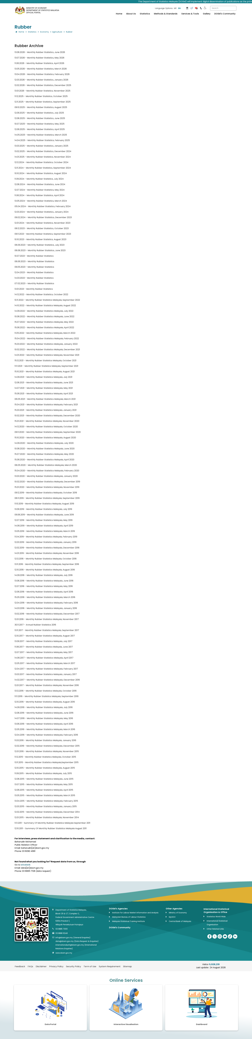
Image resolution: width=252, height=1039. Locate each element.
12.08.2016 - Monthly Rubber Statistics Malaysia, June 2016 (44, 712)
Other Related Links (215, 929)
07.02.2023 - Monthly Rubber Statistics (34, 283)
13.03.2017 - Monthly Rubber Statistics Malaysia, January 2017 (46, 674)
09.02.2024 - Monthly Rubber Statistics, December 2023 (43, 217)
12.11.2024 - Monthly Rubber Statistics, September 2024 (43, 167)
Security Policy (73, 966)
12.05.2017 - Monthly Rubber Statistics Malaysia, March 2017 (45, 663)
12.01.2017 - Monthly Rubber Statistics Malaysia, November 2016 (47, 685)
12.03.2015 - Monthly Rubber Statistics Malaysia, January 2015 (46, 806)
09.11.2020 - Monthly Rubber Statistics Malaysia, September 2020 (48, 432)
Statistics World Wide (216, 916)
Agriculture (57, 32)
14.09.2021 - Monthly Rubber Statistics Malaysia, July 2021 (43, 377)
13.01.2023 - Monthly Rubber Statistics (34, 288)
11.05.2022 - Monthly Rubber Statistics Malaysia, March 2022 (45, 332)
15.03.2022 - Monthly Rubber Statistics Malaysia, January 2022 (46, 344)
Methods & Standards (165, 13)
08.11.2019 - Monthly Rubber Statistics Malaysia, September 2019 (47, 498)
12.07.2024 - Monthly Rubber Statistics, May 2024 (40, 189)
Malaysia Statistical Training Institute (128, 921)
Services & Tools (190, 13)
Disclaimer (41, 966)
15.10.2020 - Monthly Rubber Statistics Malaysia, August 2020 (45, 437)
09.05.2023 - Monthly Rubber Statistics (34, 266)
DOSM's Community (224, 13)
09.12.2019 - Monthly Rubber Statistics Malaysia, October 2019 (46, 492)
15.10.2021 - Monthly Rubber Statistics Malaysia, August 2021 (45, 371)
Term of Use (90, 966)
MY (175, 8)
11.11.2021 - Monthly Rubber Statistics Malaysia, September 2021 (46, 366)
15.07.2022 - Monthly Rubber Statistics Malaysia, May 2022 (44, 321)
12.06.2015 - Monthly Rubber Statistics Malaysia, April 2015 (44, 789)
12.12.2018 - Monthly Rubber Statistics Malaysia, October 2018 (46, 558)
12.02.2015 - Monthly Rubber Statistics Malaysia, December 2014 (47, 811)
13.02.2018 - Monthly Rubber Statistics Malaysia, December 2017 (47, 613)
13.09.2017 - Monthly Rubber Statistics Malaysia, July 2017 (43, 641)
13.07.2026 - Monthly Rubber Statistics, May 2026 (39, 57)
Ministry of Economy (178, 912)
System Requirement (109, 966)
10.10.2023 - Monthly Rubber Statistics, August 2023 (40, 239)
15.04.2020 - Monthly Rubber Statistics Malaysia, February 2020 (47, 470)
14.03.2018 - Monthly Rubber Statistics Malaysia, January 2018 (46, 608)
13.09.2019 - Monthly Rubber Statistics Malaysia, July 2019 (43, 509)
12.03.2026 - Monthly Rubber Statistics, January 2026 (41, 79)
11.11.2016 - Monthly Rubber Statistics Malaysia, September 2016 (46, 696)
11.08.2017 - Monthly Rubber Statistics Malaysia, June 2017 (44, 646)
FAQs (30, 966)
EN (179, 8)
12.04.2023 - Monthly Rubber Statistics (34, 272)
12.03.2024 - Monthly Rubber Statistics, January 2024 (42, 211)
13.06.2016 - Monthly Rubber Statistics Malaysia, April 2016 (44, 723)
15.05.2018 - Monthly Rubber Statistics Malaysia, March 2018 (45, 597)
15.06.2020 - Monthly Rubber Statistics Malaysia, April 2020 (44, 459)
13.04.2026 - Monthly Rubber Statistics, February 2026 (42, 74)
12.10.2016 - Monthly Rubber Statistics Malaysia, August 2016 (45, 701)
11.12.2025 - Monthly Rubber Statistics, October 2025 (41, 96)
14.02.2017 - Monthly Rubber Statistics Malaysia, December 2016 (47, 679)
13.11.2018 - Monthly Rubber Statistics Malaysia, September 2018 (47, 564)
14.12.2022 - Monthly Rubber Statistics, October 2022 (41, 294)
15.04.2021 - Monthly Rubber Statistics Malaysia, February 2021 (46, 404)
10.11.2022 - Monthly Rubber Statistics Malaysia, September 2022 (47, 299)
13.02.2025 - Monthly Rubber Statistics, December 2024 (43, 151)
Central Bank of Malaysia (180, 921)
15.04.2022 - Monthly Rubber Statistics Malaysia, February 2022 (47, 338)
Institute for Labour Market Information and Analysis (135, 912)
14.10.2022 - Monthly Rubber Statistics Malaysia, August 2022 (45, 305)
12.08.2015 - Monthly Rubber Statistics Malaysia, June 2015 (44, 778)
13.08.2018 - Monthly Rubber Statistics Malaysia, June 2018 (44, 580)
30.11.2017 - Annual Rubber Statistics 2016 (35, 624)
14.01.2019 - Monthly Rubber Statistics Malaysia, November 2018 (47, 553)
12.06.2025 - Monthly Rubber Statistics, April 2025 (40, 129)
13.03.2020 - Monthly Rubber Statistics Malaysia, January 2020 (46, 476)
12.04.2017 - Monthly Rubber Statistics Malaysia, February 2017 (46, 668)
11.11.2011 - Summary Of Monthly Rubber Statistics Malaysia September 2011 (52, 822)
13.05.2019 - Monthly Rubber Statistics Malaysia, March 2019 (45, 531)
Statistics (145, 13)
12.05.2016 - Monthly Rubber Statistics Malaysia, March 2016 (45, 729)
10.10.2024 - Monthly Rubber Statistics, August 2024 (41, 173)
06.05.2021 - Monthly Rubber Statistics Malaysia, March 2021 (45, 399)
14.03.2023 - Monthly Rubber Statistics (34, 277)
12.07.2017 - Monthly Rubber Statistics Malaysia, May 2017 (44, 652)
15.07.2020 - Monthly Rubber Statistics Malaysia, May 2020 (44, 454)
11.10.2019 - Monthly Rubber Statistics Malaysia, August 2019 (44, 503)
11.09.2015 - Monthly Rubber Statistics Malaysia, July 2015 (43, 773)
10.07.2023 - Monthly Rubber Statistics (34, 255)
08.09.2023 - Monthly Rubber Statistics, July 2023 (39, 244)
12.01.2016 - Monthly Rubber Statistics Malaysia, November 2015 (47, 751)
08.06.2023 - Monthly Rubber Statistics (34, 261)
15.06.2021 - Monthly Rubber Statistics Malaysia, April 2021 (44, 393)
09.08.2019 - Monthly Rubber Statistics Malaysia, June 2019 (44, 514)
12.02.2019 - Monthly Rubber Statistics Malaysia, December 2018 (47, 547)
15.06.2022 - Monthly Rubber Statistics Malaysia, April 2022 (44, 327)
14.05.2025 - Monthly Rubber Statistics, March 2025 (41, 134)
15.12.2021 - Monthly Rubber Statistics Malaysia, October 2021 (45, 360)
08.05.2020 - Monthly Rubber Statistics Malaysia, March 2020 (46, 465)
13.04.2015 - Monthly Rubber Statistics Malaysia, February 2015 (46, 800)
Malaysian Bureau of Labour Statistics (129, 917)
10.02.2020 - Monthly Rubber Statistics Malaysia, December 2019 (47, 481)
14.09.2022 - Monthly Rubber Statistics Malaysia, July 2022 (44, 310)
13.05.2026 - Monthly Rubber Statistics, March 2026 (41, 68)
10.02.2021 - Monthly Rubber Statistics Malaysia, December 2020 (47, 415)
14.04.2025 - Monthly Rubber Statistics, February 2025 (42, 140)
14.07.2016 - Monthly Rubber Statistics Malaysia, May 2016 (44, 718)
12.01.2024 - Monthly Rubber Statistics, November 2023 (42, 222)
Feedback (20, 966)
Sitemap (127, 966)
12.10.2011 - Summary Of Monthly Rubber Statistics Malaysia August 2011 (51, 828)
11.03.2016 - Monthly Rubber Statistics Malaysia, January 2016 (45, 740)
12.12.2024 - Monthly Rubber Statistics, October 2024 (41, 162)
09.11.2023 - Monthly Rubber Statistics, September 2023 (43, 233)
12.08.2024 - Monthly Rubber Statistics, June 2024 (40, 184)
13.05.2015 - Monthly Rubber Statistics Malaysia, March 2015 (45, 795)
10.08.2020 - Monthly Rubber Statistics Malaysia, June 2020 (45, 448)
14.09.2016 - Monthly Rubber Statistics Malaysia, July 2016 (44, 707)
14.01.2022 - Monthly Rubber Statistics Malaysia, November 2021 (47, 355)
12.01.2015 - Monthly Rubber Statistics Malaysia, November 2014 (47, 817)
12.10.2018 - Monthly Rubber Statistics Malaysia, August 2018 (45, 569)
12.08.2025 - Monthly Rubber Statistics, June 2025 (40, 118)
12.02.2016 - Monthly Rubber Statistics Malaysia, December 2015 (47, 745)
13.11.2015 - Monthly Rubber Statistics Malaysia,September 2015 (46, 762)
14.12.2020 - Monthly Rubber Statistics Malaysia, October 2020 (46, 426)
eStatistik (25, 864)
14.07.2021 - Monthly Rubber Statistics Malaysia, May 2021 (44, 388)
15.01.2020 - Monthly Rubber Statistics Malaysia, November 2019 (47, 487)
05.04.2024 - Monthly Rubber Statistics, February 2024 (43, 206)
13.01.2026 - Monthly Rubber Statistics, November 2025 (42, 90)
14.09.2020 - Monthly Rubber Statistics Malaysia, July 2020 (44, 443)
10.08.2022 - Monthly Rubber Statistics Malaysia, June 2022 (44, 316)
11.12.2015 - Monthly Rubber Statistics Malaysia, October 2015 (45, 756)
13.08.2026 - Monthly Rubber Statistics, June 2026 (40, 52)
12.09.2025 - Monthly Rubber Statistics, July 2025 (39, 112)
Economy (44, 32)
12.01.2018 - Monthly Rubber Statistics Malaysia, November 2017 (47, 619)
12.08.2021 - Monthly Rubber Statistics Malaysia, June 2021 (44, 382)
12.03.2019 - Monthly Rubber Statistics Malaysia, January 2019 (45, 542)
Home (119, 13)
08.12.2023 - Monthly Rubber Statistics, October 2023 (42, 228)
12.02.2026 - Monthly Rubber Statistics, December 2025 (43, 85)
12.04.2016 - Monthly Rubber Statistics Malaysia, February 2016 (46, 734)
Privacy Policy (56, 966)
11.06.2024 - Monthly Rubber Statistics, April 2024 (39, 195)
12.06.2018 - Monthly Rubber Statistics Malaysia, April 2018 (44, 591)
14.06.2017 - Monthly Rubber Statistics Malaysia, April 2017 (44, 657)
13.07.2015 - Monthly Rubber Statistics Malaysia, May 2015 (44, 784)
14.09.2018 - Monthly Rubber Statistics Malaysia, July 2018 (44, 575)
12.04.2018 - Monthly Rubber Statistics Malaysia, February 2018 (46, 602)
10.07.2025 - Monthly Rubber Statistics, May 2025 (39, 123)
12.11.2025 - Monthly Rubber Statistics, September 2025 (43, 101)
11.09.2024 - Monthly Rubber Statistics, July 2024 (39, 178)
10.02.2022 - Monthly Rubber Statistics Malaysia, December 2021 (47, 349)
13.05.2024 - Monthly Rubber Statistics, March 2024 (41, 200)
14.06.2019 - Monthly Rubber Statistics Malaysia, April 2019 (44, 525)
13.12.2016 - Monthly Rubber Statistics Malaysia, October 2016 (46, 690)
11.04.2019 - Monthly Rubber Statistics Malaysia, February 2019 (46, 536)
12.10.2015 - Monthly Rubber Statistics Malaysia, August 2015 (45, 767)
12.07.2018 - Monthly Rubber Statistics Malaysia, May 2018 (44, 586)
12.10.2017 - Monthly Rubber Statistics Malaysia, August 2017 (45, 635)
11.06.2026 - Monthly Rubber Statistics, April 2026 (39, 63)
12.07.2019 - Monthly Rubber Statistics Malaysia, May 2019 (43, 520)
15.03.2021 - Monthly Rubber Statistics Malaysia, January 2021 (46, 410)
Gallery (206, 13)
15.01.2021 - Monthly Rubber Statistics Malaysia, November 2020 (47, 421)
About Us (131, 13)
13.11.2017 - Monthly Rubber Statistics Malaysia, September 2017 (47, 630)
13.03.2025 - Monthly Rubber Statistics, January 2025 (41, 145)
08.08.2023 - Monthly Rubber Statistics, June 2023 (40, 250)
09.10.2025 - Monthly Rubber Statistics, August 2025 (41, 107)
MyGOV (172, 917)
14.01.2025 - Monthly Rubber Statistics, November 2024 (43, 156)
